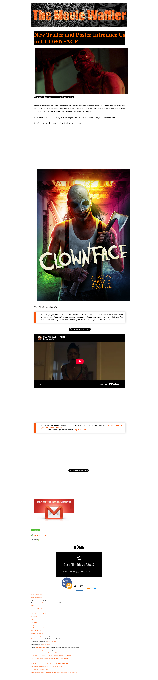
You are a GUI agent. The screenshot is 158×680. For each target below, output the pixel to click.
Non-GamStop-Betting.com (37, 633)
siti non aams (34, 616)
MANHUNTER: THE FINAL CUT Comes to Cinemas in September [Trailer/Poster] (51, 655)
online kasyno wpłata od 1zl (41, 650)
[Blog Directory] (91, 588)
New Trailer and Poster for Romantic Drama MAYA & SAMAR (46, 661)
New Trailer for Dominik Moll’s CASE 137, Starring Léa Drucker (46, 666)
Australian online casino (46, 602)
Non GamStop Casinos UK (37, 627)
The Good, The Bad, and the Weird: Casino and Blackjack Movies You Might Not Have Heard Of (54, 672)
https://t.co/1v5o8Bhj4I (114, 425)
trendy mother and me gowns (38, 625)
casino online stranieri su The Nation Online (41, 613)
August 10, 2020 (79, 430)
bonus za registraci (51, 641)
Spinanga (33, 605)
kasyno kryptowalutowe (41, 647)
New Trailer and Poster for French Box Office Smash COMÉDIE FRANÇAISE (49, 663)
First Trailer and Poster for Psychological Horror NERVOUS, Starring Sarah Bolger (50, 658)
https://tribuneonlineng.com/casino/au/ (71, 600)
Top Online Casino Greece (37, 608)
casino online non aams (36, 594)
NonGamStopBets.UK (36, 630)
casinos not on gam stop (39, 636)
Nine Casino (34, 622)
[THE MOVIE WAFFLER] (35, 530)
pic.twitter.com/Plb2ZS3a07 (51, 428)
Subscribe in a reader (40, 526)
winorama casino (46, 644)
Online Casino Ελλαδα (36, 597)
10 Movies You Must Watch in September (41, 669)
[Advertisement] (79, 146)
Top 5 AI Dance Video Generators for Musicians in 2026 (44, 652)
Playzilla (33, 619)
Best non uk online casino (37, 638)
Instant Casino (34, 611)
